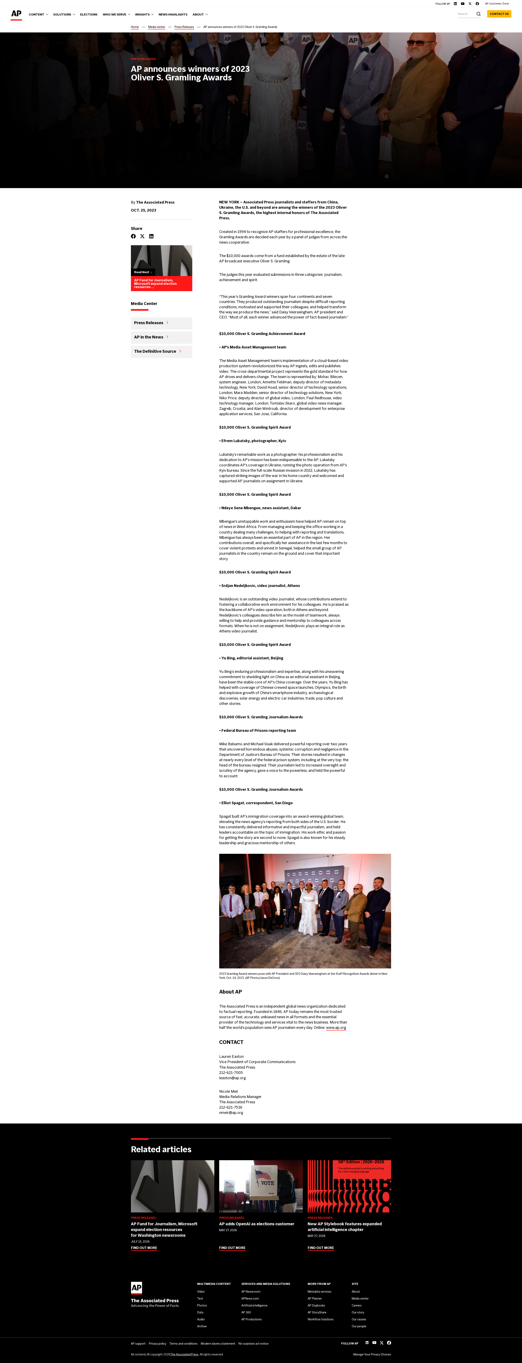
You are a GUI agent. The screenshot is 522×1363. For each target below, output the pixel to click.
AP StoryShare (317, 1312)
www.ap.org (336, 1027)
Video (201, 1292)
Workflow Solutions (321, 1319)
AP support (138, 1344)
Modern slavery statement (218, 1344)
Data (200, 1312)
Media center (156, 27)
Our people (359, 1326)
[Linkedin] (455, 3)
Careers (357, 1305)
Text (200, 1298)
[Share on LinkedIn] (151, 236)
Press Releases (184, 27)
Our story (358, 1312)
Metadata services (319, 1292)
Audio (201, 1319)
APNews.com (250, 1298)
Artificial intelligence (254, 1305)
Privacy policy (157, 1344)
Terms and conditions (183, 1344)
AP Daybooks (316, 1305)
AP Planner (315, 1298)
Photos (202, 1305)
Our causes (359, 1319)
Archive (202, 1326)
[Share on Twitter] (142, 236)
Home (135, 27)
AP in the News (148, 337)
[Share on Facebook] (133, 236)
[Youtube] (463, 3)
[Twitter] (470, 3)
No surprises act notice (254, 1344)
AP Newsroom (250, 1292)
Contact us (499, 14)
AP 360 (246, 1312)
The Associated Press (184, 1354)
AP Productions (251, 1319)
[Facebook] (477, 3)
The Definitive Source (155, 351)
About (356, 1292)
